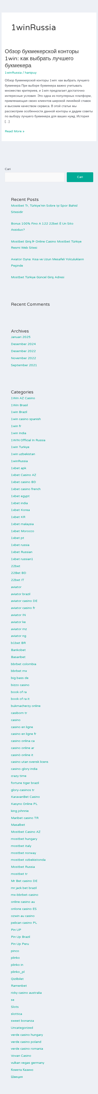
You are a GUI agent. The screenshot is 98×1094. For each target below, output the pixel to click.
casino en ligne (22, 727)
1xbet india (19, 503)
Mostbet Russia (23, 867)
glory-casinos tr (22, 790)
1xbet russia (20, 545)
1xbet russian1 (22, 559)
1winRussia (13, 73)
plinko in (17, 965)
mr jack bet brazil (24, 888)
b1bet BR (18, 643)
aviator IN (18, 615)
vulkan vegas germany (27, 1063)
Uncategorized (22, 1028)
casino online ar (22, 748)
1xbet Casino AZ (23, 475)
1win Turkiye (20, 447)
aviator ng (18, 636)
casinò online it (22, 755)
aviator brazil (20, 594)
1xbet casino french (26, 489)
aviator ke (18, 622)
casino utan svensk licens (29, 762)
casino (16, 720)
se (12, 1000)
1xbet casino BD (23, 482)
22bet (15, 566)
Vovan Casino (21, 1056)
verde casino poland (26, 1042)
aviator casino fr (23, 608)
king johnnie (20, 811)
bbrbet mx (19, 671)
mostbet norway (23, 853)
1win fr (16, 426)
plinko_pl (18, 972)
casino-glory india (24, 769)
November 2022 (23, 358)
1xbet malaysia (22, 524)
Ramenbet (19, 986)
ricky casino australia (26, 993)
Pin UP (16, 930)
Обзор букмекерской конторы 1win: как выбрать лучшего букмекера (42, 58)
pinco (15, 951)
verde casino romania (27, 1049)
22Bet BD (18, 573)
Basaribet (18, 657)
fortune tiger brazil (25, 783)
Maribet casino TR (25, 818)
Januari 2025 (21, 337)
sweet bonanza (22, 1021)
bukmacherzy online (26, 706)
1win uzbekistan (23, 454)
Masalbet (18, 825)
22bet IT (17, 580)
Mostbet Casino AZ (26, 832)
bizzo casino (20, 685)
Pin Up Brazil (20, 937)
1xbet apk (18, 468)
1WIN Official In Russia (28, 440)
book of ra (19, 692)
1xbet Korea (20, 510)
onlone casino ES (24, 909)
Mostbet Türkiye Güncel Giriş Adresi (37, 277)
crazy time (18, 776)
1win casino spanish (26, 419)
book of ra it (20, 699)
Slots (15, 1007)
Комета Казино (22, 1070)
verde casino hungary (27, 1035)
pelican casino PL (24, 923)
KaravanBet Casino (25, 797)
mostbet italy (21, 846)
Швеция (17, 1077)
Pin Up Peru (20, 944)
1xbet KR (18, 517)
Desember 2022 (23, 351)
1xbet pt (17, 538)
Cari (8, 169)
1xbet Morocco (22, 531)
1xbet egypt (20, 496)
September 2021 (24, 365)
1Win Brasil (19, 405)
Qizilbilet (17, 979)
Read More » (14, 131)
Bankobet (18, 650)
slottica (16, 1014)
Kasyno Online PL (24, 804)
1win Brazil (19, 412)
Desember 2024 (23, 344)
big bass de (19, 678)
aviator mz (19, 629)
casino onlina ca (23, 741)
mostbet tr (19, 874)
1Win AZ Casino (23, 398)
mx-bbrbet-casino (24, 895)
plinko (15, 958)
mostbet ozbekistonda (28, 860)
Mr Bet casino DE (24, 881)
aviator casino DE (24, 601)
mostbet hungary (24, 839)
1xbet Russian (21, 552)
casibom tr (19, 713)
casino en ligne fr (23, 734)
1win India (18, 433)
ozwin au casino (23, 916)
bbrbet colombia (23, 664)
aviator (16, 587)
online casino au (23, 902)
